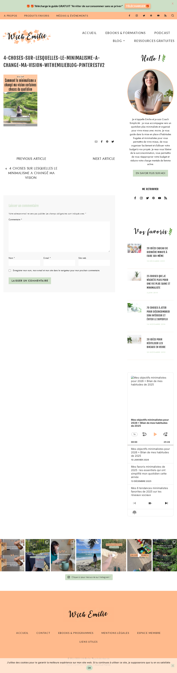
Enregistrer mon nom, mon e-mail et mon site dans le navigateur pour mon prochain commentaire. (56, 270)
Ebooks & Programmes (76, 632)
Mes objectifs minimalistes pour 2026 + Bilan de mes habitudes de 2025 (150, 452)
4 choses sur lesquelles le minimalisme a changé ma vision (33, 173)
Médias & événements (72, 15)
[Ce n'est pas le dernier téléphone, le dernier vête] (165, 555)
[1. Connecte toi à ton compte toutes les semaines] (114, 555)
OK (89, 667)
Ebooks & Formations (125, 33)
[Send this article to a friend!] (96, 141)
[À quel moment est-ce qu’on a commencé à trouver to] (63, 555)
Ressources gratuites (154, 41)
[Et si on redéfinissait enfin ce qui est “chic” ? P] (37, 555)
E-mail (47, 258)
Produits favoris (36, 15)
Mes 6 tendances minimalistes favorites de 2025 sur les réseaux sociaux (149, 491)
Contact (43, 632)
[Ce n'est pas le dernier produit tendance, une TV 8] (12, 555)
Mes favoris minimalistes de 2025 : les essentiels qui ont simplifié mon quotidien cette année (149, 472)
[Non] (172, 665)
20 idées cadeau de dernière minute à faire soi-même (157, 252)
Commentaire (15, 219)
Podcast (162, 33)
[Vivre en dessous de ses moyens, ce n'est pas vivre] (88, 555)
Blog (117, 41)
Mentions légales (115, 632)
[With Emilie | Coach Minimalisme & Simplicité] (27, 36)
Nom (12, 258)
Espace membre (149, 632)
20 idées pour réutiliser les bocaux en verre (156, 343)
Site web (82, 258)
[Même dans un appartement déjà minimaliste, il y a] (139, 555)
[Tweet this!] (112, 141)
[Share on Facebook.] (101, 141)
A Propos (10, 15)
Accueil (89, 33)
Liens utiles (89, 641)
